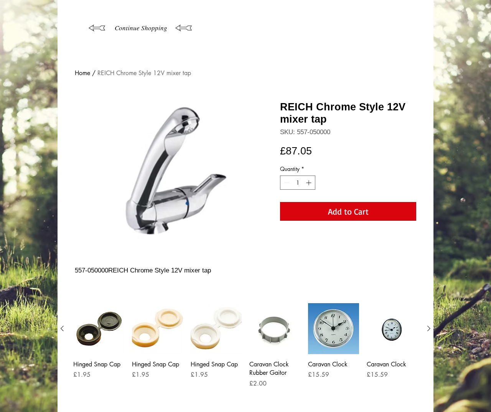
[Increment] (309, 182)
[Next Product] (428, 328)
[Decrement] (286, 182)
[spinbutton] (298, 182)
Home (82, 73)
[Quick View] (98, 328)
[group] (245, 354)
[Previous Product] (62, 328)
